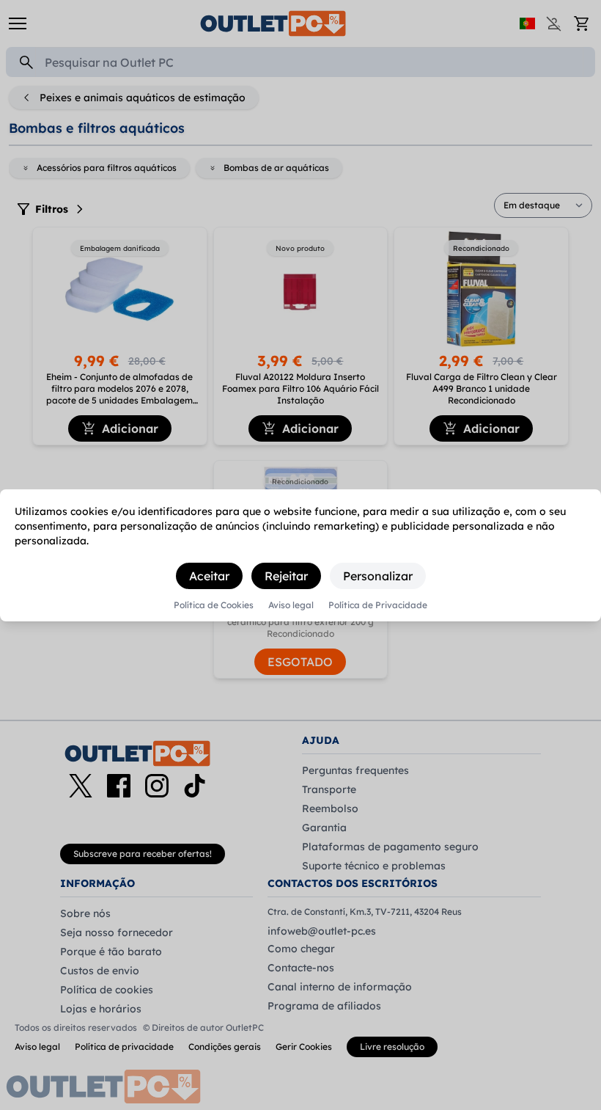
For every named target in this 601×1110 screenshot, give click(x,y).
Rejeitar (286, 576)
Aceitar (209, 576)
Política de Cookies (214, 605)
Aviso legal (291, 605)
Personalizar (378, 576)
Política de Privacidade (377, 605)
